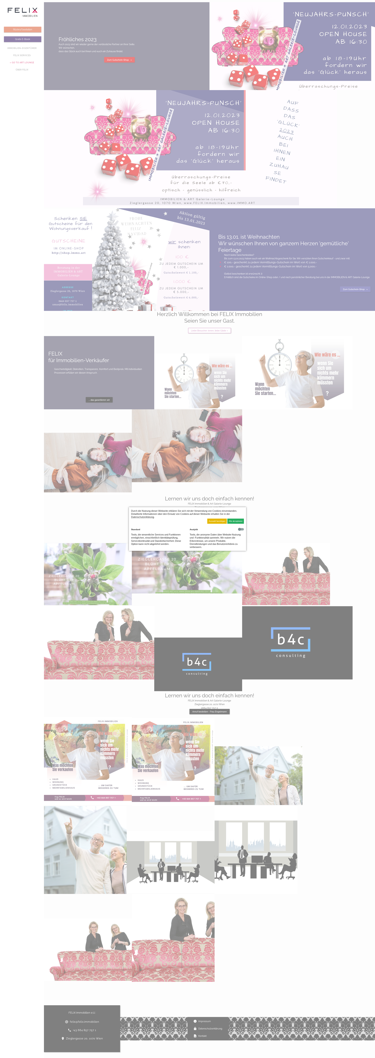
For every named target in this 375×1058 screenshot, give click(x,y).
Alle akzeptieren (235, 521)
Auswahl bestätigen (217, 521)
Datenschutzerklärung (142, 517)
